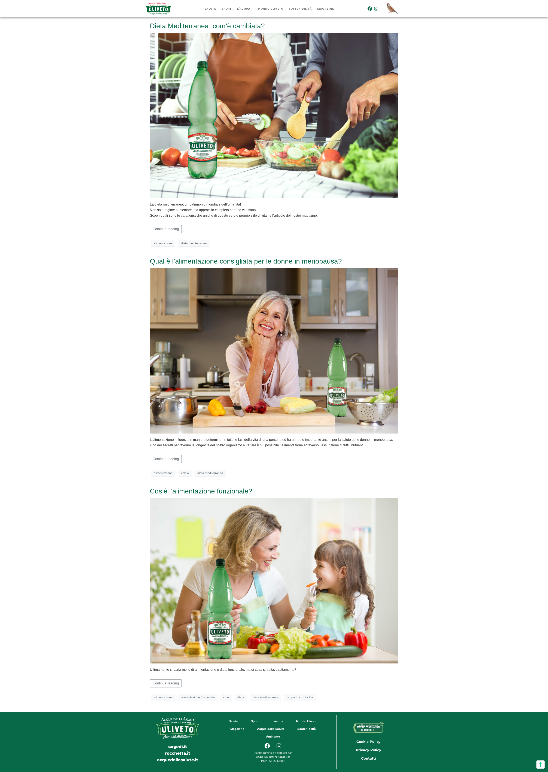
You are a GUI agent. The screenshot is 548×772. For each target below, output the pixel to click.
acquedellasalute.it (177, 759)
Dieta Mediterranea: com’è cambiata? (207, 26)
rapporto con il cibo (300, 697)
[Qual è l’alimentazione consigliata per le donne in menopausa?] (274, 350)
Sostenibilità (300, 8)
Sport (227, 8)
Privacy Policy (368, 750)
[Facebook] (369, 8)
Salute (210, 8)
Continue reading (166, 229)
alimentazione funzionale (198, 697)
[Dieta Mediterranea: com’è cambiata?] (274, 115)
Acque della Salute (270, 728)
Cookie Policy (368, 742)
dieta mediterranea (194, 243)
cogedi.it (177, 746)
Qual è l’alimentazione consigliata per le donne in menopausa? (246, 261)
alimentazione (163, 243)
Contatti (368, 758)
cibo (226, 697)
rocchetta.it (177, 753)
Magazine (325, 8)
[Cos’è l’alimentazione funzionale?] (274, 580)
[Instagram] (376, 8)
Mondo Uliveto (270, 8)
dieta (240, 697)
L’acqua (243, 8)
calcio (185, 473)
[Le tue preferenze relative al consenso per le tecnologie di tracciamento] (540, 764)
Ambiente (273, 736)
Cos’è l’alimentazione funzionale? (201, 491)
